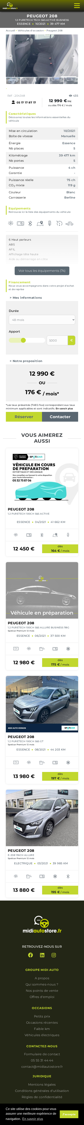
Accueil (10, 30)
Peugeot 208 (54, 30)
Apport (14, 331)
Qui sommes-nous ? (42, 984)
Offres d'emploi (42, 997)
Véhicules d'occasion (31, 30)
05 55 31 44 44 (42, 1060)
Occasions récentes (42, 1022)
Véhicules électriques (42, 1035)
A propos (42, 978)
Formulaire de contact (42, 1054)
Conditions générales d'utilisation (42, 1091)
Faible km (42, 1029)
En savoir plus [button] (32, 1119)
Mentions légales (42, 1084)
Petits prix (42, 1016)
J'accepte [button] (69, 1114)
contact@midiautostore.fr (42, 1066)
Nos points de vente (42, 991)
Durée (14, 311)
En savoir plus (64, 408)
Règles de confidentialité (42, 1097)
